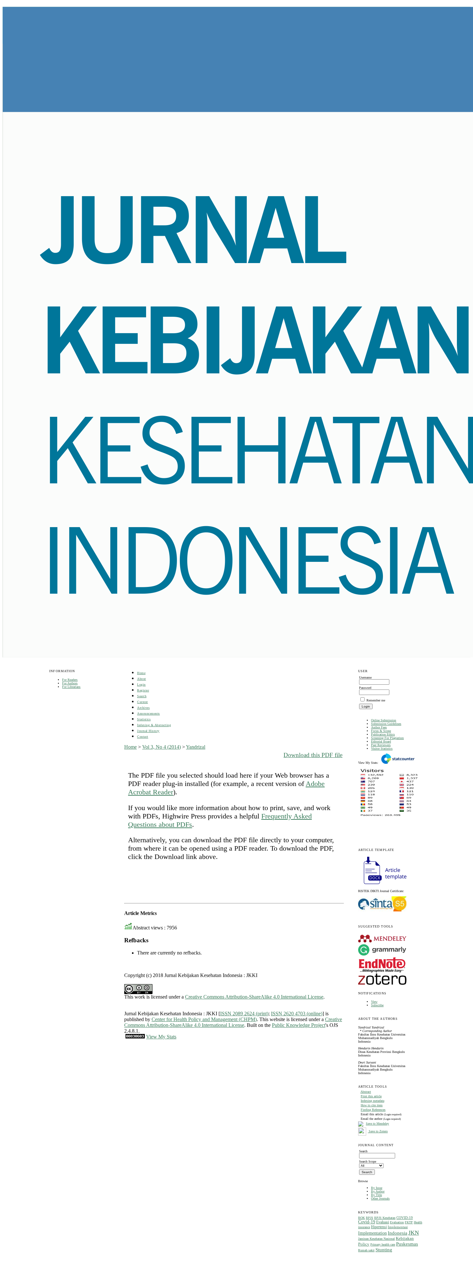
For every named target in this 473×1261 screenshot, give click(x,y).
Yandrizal (195, 747)
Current (142, 702)
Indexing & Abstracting (154, 725)
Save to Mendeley (377, 1123)
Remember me (375, 700)
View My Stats (161, 1036)
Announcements (148, 713)
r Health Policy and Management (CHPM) (214, 1019)
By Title (376, 1195)
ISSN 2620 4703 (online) (296, 1013)
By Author (378, 1191)
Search (141, 696)
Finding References (373, 1109)
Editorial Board (381, 741)
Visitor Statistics (382, 748)
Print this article (371, 1096)
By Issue (376, 1188)
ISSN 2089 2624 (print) (244, 1013)
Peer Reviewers (381, 745)
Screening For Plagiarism (387, 738)
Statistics (144, 719)
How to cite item (372, 1105)
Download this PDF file (312, 755)
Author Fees (379, 727)
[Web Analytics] (135, 1036)
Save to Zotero (378, 1131)
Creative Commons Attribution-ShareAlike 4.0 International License (254, 997)
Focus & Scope (381, 731)
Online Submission (383, 720)
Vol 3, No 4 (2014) (161, 747)
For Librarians (71, 687)
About (141, 679)
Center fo (161, 1019)
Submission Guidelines (386, 724)
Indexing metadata (372, 1100)
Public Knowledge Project (298, 1025)
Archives (143, 707)
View (374, 1001)
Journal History (148, 731)
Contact (142, 736)
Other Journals (380, 1198)
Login (141, 684)
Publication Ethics (383, 734)
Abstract (365, 1091)
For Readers (70, 679)
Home (141, 673)
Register (143, 690)
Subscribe (377, 1005)
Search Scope (367, 1161)
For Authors (70, 683)
